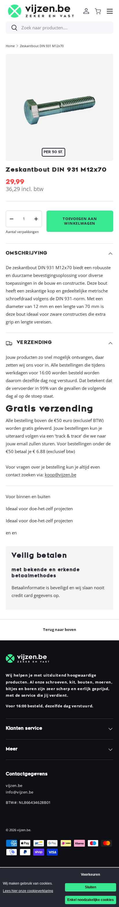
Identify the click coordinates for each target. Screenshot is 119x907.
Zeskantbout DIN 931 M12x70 (42, 45)
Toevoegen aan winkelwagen (80, 221)
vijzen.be (23, 830)
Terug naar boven (59, 629)
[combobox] (59, 28)
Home (10, 45)
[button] (97, 11)
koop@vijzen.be (60, 474)
